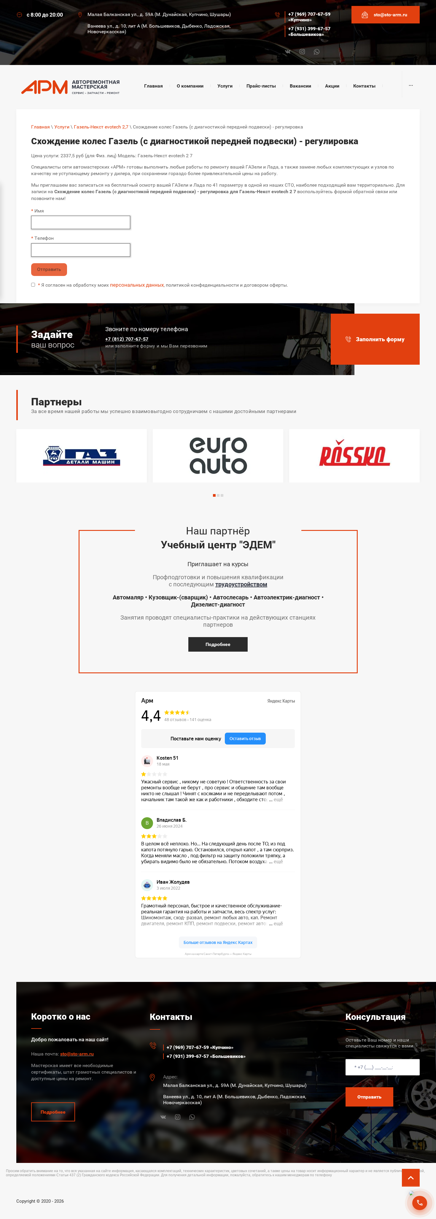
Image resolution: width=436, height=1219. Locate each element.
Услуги (61, 127)
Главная (40, 127)
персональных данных (137, 285)
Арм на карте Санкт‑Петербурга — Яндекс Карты (218, 953)
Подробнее (218, 644)
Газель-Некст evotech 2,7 (101, 127)
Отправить (49, 269)
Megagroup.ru (406, 1199)
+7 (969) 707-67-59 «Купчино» (309, 17)
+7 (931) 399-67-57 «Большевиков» (309, 31)
